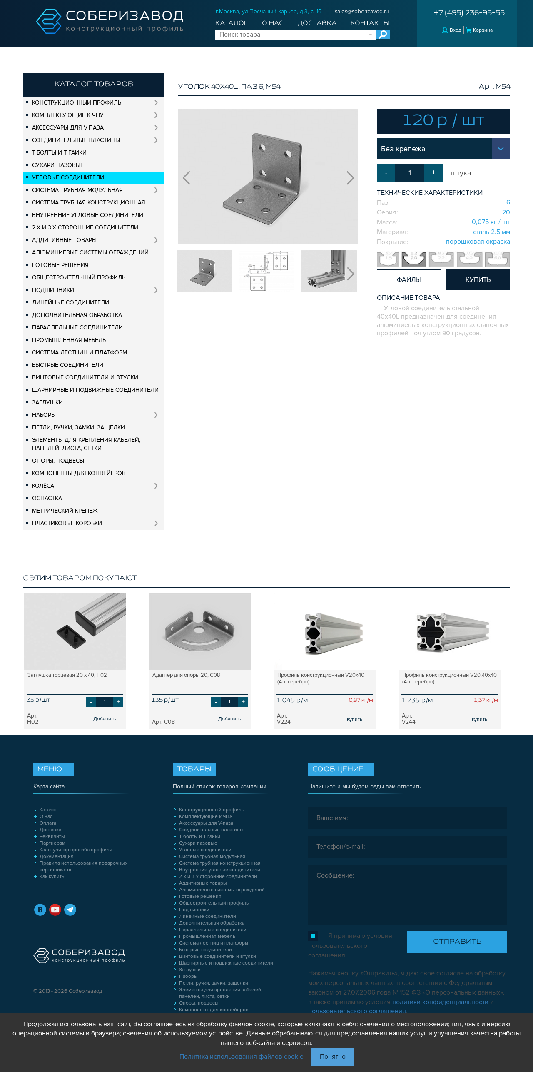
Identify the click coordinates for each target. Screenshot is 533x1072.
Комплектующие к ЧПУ (68, 115)
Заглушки (47, 402)
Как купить (52, 876)
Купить (354, 719)
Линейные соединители (70, 302)
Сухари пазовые (58, 165)
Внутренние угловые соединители (87, 215)
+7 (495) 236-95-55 (469, 13)
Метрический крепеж (65, 510)
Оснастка (47, 498)
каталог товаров (94, 84)
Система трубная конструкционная (88, 202)
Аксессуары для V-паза (68, 127)
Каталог (231, 23)
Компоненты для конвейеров (79, 473)
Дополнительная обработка (77, 315)
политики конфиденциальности (440, 1002)
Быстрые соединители (67, 365)
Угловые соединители (68, 177)
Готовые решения (60, 265)
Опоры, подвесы (58, 460)
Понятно (333, 1056)
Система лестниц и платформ (79, 352)
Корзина (483, 30)
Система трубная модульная (77, 190)
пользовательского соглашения (357, 1011)
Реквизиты (52, 836)
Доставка (317, 23)
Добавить (104, 719)
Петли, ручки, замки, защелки (78, 427)
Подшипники (53, 290)
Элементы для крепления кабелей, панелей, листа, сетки (86, 444)
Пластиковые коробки (67, 523)
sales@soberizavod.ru (362, 11)
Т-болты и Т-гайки (59, 152)
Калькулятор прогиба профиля (76, 850)
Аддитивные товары (64, 240)
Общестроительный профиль (78, 277)
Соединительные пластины (76, 140)
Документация (57, 856)
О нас (273, 23)
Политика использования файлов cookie (241, 1056)
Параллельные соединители (77, 327)
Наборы (44, 415)
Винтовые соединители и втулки (85, 377)
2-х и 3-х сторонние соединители (85, 227)
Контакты (370, 23)
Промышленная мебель (69, 340)
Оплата (48, 823)
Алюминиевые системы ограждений (90, 252)
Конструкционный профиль (76, 102)
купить (478, 280)
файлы (409, 280)
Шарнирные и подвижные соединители (95, 390)
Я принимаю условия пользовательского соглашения (350, 946)
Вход (455, 30)
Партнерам (52, 843)
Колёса (43, 485)
